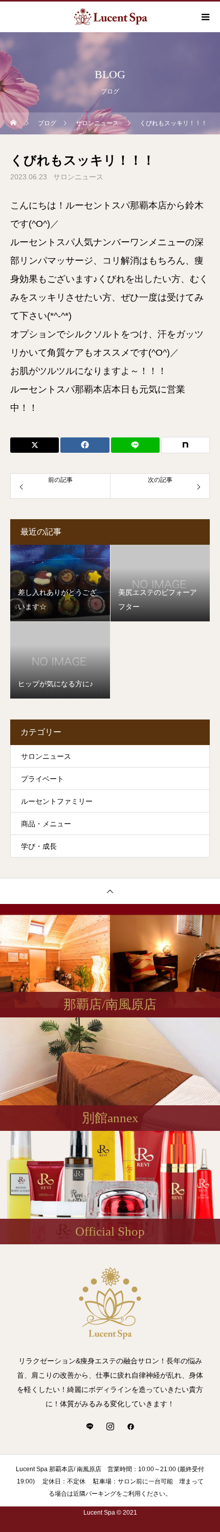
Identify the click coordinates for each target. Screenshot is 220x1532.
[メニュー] (204, 17)
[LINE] (89, 1426)
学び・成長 (39, 846)
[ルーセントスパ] (110, 1303)
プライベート (42, 779)
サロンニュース (78, 177)
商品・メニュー (46, 824)
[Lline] (135, 445)
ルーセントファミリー (57, 801)
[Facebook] (130, 1426)
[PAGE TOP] (110, 891)
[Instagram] (110, 1426)
